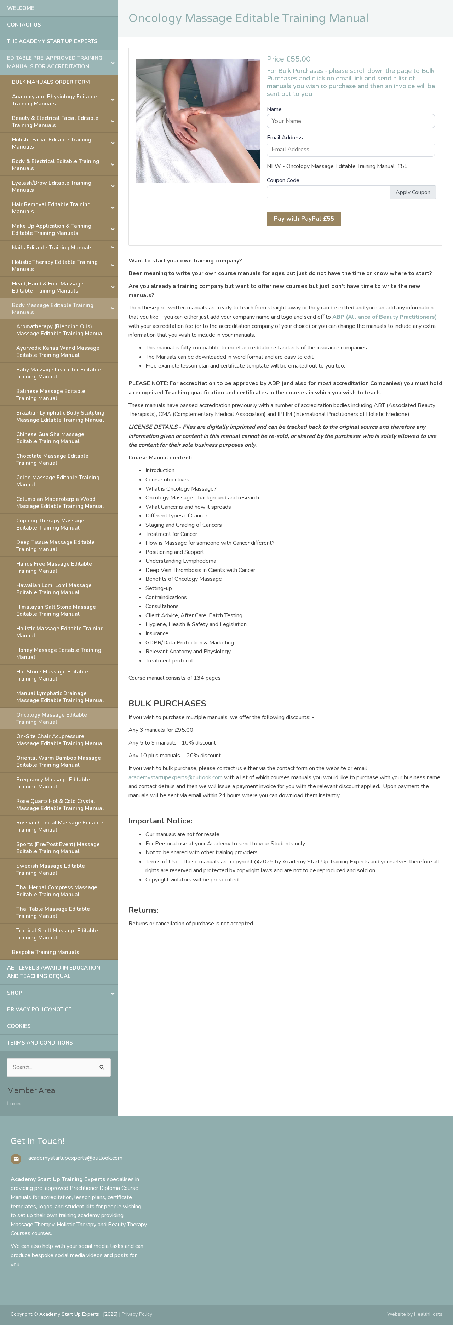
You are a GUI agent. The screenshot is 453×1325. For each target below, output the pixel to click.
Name (274, 109)
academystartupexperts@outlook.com (175, 777)
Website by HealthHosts (414, 1314)
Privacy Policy (137, 1314)
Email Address (285, 137)
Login (14, 1103)
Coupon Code (283, 180)
